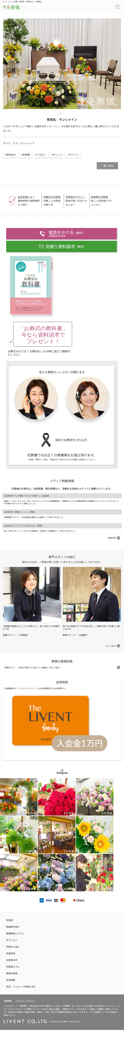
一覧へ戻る (107, 165)
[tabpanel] (62, 63)
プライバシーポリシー (25, 1000)
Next (111, 63)
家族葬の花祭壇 (99, 197)
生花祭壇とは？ (26, 197)
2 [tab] (60, 113)
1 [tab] (57, 113)
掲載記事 (112, 538)
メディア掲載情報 (62, 481)
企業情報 (8, 1000)
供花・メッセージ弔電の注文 (21, 986)
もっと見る (111, 646)
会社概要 (10, 979)
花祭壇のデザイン (75, 197)
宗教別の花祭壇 (51, 197)
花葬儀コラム (13, 966)
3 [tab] (63, 113)
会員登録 (10, 953)
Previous (12, 63)
